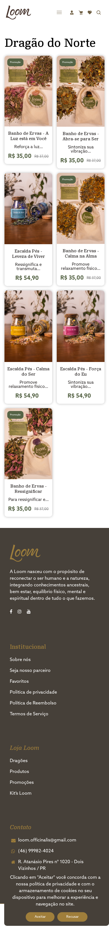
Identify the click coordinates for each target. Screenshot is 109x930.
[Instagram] (20, 612)
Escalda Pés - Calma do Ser (28, 371)
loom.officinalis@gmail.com (47, 840)
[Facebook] (11, 612)
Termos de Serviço (29, 714)
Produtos (19, 772)
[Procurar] (98, 12)
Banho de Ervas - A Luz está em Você (28, 136)
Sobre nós (20, 660)
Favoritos (19, 681)
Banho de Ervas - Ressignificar (28, 488)
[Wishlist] (90, 12)
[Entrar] (72, 12)
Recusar (72, 917)
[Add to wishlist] (46, 91)
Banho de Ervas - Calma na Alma (81, 253)
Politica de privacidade (33, 692)
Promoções (22, 782)
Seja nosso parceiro (30, 671)
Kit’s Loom (21, 793)
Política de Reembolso (33, 703)
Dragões (19, 761)
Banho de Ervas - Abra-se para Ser (81, 136)
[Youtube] (29, 612)
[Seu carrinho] (81, 12)
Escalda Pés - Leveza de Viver (28, 253)
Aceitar (40, 917)
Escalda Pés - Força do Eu (80, 371)
